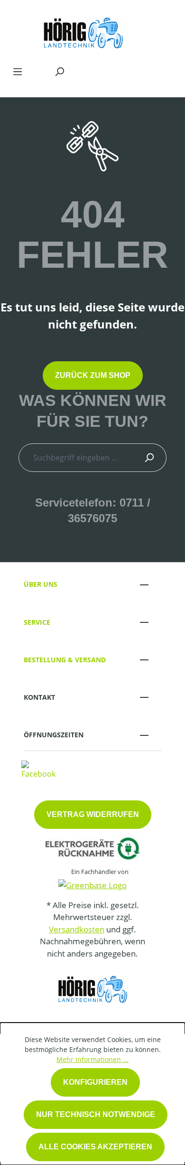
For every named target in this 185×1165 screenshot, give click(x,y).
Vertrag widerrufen (92, 814)
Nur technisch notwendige (95, 1114)
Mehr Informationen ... (92, 1059)
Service (37, 622)
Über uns (40, 584)
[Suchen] (59, 71)
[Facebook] (38, 769)
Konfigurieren (95, 1082)
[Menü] (17, 71)
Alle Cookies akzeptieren (95, 1147)
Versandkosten (76, 929)
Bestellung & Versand (65, 659)
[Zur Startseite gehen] (83, 30)
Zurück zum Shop (92, 375)
